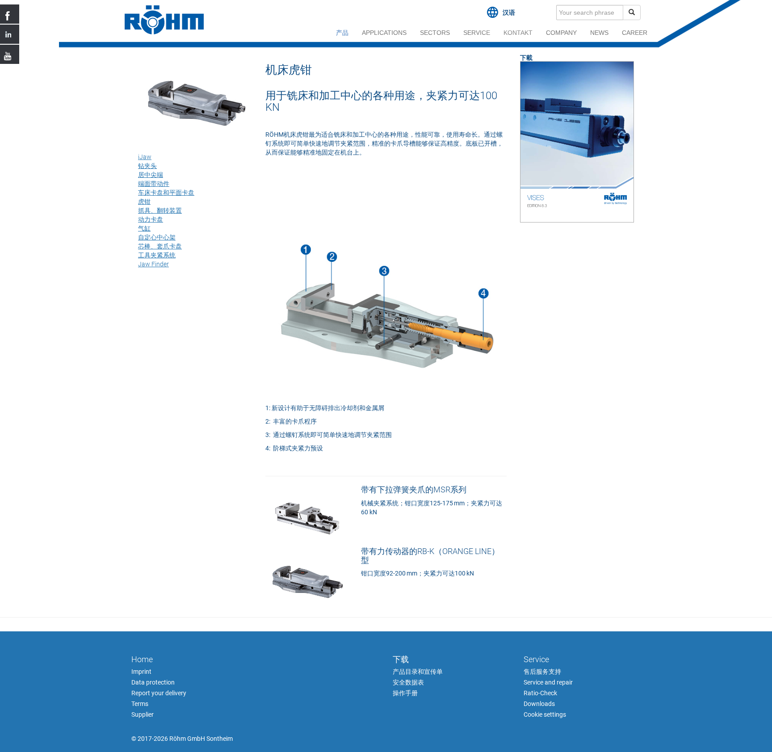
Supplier (142, 714)
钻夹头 (147, 165)
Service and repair (548, 682)
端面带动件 (153, 183)
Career (634, 32)
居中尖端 (150, 174)
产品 (342, 32)
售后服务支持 (542, 671)
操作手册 (405, 693)
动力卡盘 (150, 219)
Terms (139, 703)
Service (476, 32)
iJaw (144, 156)
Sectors (435, 32)
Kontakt (518, 32)
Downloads (539, 703)
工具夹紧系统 (157, 255)
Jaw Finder (153, 264)
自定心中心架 (157, 237)
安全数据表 (408, 682)
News (599, 32)
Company (561, 32)
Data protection (153, 682)
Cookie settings (545, 714)
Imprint (141, 671)
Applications (384, 32)
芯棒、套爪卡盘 (160, 246)
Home (142, 659)
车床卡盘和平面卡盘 (166, 192)
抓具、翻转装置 (160, 210)
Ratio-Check (540, 693)
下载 (401, 659)
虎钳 (144, 201)
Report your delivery (158, 693)
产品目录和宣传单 (418, 671)
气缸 (144, 228)
